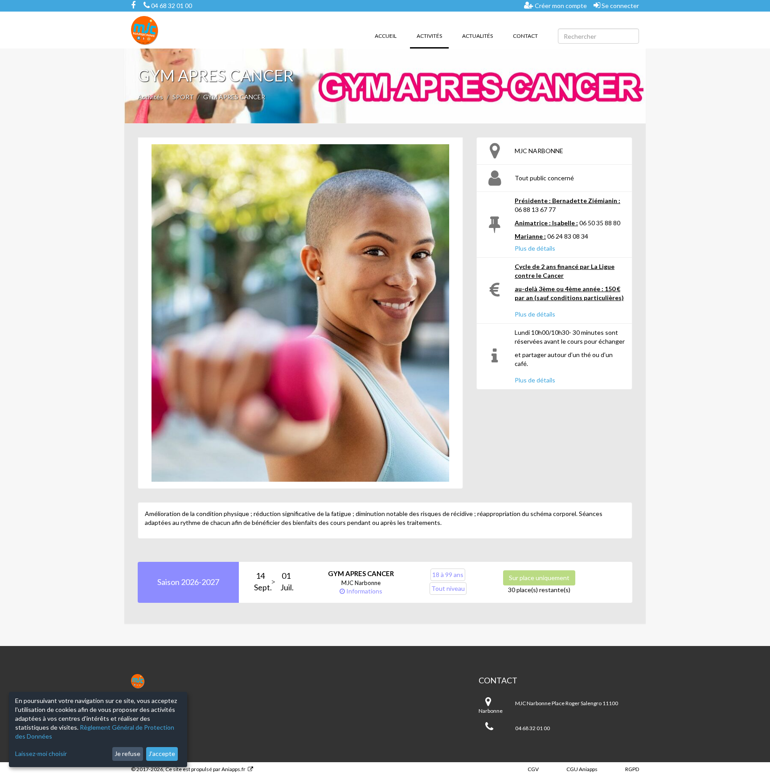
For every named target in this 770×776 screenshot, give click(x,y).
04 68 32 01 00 (171, 5)
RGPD (632, 769)
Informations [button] (363, 591)
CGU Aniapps (582, 769)
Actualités (477, 36)
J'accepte (161, 753)
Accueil (386, 36)
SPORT (183, 97)
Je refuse (127, 753)
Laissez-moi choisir (41, 753)
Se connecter (619, 5)
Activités (433, 35)
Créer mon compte (560, 5)
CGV (533, 769)
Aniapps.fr (233, 769)
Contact (525, 36)
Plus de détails (535, 248)
